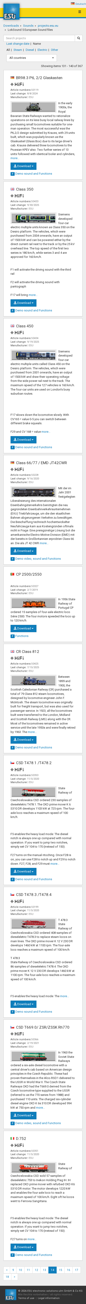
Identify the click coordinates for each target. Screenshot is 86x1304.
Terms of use (26, 1298)
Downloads (11, 25)
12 (36, 1270)
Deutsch (80, 4)
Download (24, 166)
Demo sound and (32, 173)
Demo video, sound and (36, 558)
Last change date (17, 43)
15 (60, 1270)
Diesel (30, 50)
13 (44, 1270)
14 (52, 1270)
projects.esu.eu (48, 25)
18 (7, 1276)
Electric (42, 50)
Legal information (49, 1298)
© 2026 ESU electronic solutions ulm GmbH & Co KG (50, 1290)
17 (76, 1270)
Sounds (28, 25)
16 (68, 1270)
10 (20, 1270)
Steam (18, 50)
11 (28, 1270)
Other (54, 50)
